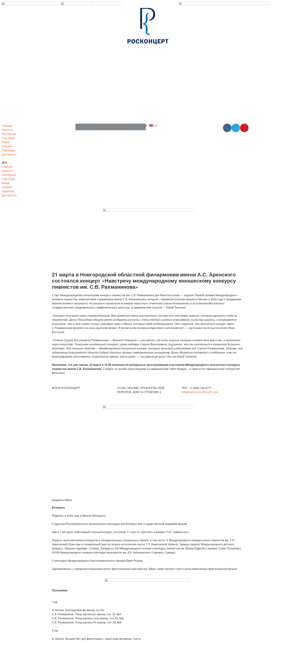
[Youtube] (244, 128)
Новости (7, 130)
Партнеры (8, 150)
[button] (37, 162)
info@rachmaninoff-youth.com (200, 392)
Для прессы (9, 154)
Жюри (5, 142)
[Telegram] (235, 128)
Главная (7, 126)
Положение (9, 134)
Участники (8, 138)
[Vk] (227, 128)
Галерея (7, 146)
